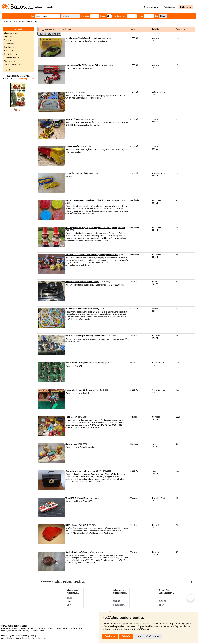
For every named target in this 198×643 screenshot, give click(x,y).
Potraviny (8, 40)
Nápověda (5, 628)
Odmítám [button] (126, 636)
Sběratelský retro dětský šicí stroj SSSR (83, 471)
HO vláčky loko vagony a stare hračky (82, 309)
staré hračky (71, 417)
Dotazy (14, 628)
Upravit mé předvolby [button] (148, 636)
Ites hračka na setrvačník (76, 173)
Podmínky (48, 628)
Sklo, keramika (10, 47)
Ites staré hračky (72, 146)
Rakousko (42, 638)
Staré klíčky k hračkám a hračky (79, 552)
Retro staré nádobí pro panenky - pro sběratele (86, 336)
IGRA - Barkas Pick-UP (75, 525)
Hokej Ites (69, 92)
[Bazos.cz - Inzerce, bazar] (17, 9)
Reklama (39, 628)
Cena (132, 29)
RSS (68, 628)
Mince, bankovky (11, 33)
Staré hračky (71, 444)
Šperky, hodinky (10, 54)
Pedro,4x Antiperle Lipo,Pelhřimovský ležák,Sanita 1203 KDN (92, 200)
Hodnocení (22, 628)
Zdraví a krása (10, 61)
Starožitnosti (9, 50)
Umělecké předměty (12, 57)
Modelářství (8, 37)
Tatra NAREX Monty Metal (76, 498)
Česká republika (14, 638)
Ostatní (21, 22)
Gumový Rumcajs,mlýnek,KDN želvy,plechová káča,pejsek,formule (95, 228)
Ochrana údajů (59, 628)
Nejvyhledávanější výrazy (25, 636)
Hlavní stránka (10, 22)
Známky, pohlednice (12, 64)
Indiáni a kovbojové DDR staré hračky (82, 390)
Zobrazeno (180, 29)
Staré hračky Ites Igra (74, 119)
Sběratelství (9, 44)
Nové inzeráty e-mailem (49, 34)
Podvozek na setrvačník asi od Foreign (82, 282)
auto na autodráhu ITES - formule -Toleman (84, 65)
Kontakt (31, 628)
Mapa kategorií (7, 636)
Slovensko (26, 638)
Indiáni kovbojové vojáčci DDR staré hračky (84, 363)
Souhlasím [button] (110, 636)
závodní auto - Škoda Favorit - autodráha (83, 38)
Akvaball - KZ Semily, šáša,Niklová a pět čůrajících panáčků (91, 255)
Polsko (34, 638)
